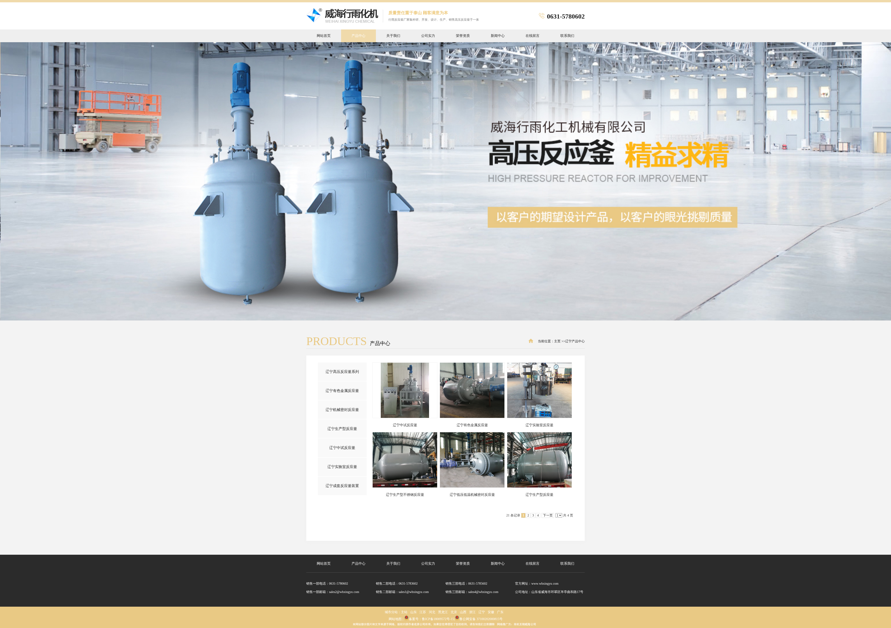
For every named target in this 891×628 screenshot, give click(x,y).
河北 (432, 612)
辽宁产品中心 (575, 341)
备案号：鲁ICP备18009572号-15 (431, 619)
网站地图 (395, 619)
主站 (404, 612)
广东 (500, 612)
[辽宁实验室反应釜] (539, 390)
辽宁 (481, 612)
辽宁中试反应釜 (405, 425)
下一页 (548, 515)
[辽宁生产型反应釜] (539, 460)
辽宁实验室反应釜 (539, 425)
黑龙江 (443, 612)
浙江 (472, 612)
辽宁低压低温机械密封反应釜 (472, 495)
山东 (413, 612)
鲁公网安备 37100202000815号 (481, 619)
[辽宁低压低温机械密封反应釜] (472, 460)
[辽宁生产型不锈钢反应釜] (404, 460)
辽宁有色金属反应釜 (472, 425)
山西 (463, 612)
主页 (557, 341)
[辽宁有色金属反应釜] (472, 390)
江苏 (423, 612)
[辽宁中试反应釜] (404, 390)
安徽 (491, 612)
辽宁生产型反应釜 (539, 495)
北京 (454, 612)
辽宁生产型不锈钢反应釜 (405, 495)
